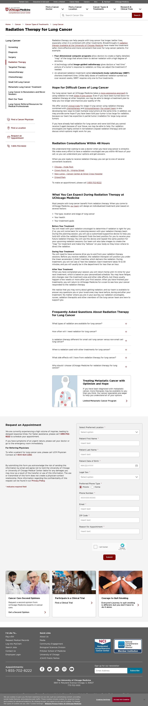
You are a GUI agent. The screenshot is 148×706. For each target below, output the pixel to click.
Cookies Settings (103, 699)
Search (137, 15)
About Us (44, 637)
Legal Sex (83, 472)
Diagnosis (12, 52)
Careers (86, 2)
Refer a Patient (59, 2)
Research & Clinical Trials (127, 8)
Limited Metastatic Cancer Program (99, 401)
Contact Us (11, 651)
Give (95, 2)
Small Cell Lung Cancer (19, 82)
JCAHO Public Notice (49, 658)
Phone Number (86, 493)
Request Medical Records (17, 640)
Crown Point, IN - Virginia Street (69, 170)
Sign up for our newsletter (107, 666)
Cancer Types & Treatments (100, 8)
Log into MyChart (14, 644)
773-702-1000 (74, 685)
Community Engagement (51, 644)
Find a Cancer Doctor (52, 8)
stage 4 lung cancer (83, 96)
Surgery (12, 57)
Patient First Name (88, 439)
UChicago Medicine (122, 2)
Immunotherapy (15, 72)
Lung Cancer (13, 40)
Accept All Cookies (121, 699)
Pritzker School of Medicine (53, 651)
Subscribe (134, 670)
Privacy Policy (38, 481)
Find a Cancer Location (75, 8)
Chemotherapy (15, 77)
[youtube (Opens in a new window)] (71, 669)
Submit (109, 557)
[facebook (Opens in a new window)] (42, 669)
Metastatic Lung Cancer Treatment (24, 87)
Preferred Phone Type (89, 484)
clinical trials (74, 106)
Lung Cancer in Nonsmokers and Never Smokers (26, 93)
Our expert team (108, 108)
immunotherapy (92, 108)
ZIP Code (83, 515)
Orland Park (60, 177)
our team (75, 206)
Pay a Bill (10, 637)
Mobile (86, 487)
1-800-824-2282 (24, 455)
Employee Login (13, 654)
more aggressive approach (113, 93)
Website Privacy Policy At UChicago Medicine (63, 703)
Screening (13, 47)
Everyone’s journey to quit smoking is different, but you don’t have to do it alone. (118, 605)
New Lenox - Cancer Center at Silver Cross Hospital (78, 174)
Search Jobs (11, 647)
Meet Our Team (15, 99)
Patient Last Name (88, 450)
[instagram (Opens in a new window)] (64, 669)
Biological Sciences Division (52, 647)
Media (42, 640)
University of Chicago (49, 654)
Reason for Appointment (91, 527)
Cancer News (74, 2)
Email (81, 504)
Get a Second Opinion (18, 612)
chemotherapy (73, 108)
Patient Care (23, 2)
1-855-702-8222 (94, 183)
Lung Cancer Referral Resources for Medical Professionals (25, 105)
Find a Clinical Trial (64, 603)
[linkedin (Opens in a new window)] (57, 669)
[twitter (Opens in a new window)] (49, 669)
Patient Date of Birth (89, 461)
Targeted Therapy (17, 67)
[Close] (144, 699)
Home (97, 487)
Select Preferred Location (91, 427)
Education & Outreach (41, 2)
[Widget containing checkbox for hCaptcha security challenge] (109, 546)
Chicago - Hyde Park (63, 167)
